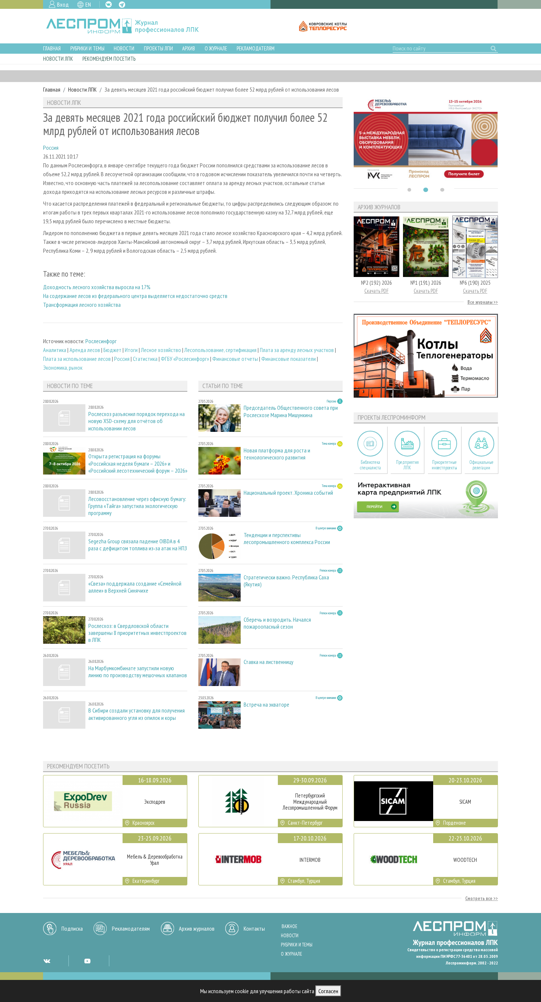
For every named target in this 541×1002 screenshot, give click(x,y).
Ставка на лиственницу (268, 661)
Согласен (328, 991)
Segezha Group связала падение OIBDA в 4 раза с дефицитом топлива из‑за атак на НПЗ (137, 545)
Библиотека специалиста (370, 465)
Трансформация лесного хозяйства (82, 304)
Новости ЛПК (58, 58)
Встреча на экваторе (266, 704)
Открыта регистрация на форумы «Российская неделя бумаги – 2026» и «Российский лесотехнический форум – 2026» (137, 463)
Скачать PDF (376, 290)
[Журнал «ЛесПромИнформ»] (128, 26)
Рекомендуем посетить (108, 58)
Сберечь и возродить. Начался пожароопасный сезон (277, 623)
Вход (63, 4)
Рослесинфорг (101, 341)
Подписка (72, 928)
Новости (124, 48)
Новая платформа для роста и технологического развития (277, 454)
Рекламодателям (256, 48)
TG (122, 4)
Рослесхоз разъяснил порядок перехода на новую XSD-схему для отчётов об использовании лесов (136, 421)
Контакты (254, 928)
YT (87, 960)
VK (108, 4)
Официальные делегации (481, 465)
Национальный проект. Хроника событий (288, 492)
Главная (52, 48)
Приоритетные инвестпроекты (444, 465)
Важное (289, 926)
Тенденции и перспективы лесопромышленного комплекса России (287, 539)
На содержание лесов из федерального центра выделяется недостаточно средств (135, 295)
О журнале (216, 48)
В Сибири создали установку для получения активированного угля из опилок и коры (136, 714)
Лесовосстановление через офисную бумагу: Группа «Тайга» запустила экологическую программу (137, 505)
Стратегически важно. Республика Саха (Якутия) (286, 581)
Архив (188, 48)
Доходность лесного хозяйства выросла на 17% (97, 287)
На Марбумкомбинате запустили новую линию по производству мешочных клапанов (137, 672)
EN (88, 4)
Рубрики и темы (87, 48)
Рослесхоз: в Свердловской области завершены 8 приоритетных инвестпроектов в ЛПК (137, 632)
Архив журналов (197, 928)
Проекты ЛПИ (158, 48)
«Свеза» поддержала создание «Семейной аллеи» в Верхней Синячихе (134, 587)
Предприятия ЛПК (407, 465)
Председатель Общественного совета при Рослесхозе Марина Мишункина (291, 411)
